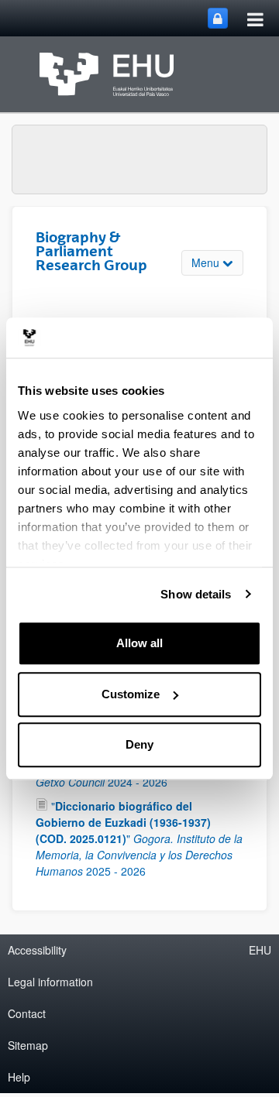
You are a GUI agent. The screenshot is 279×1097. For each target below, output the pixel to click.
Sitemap (28, 1045)
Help (19, 1077)
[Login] (217, 18)
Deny (139, 744)
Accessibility (37, 950)
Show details (195, 594)
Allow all (139, 643)
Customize (131, 694)
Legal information (50, 981)
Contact (27, 1013)
